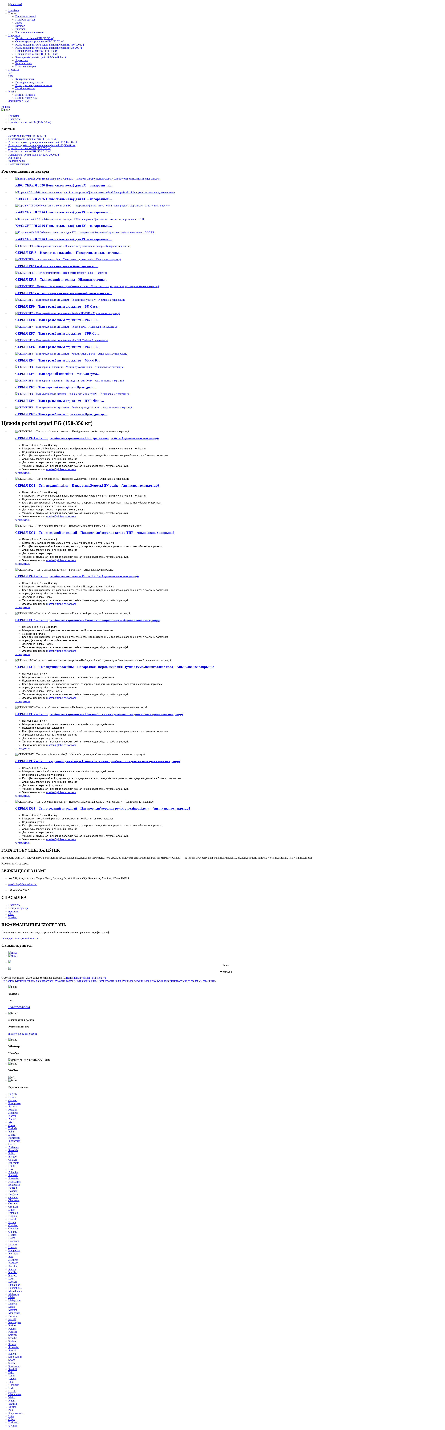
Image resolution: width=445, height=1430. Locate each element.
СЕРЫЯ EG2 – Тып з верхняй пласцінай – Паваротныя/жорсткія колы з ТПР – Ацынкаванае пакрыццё (94, 532)
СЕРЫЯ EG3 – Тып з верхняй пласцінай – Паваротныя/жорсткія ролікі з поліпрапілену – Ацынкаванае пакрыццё (102, 808)
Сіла (11, 75)
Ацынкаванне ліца (85, 980)
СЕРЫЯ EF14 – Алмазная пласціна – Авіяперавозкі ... (56, 266)
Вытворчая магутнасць (29, 82)
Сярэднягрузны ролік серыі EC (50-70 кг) (39, 41)
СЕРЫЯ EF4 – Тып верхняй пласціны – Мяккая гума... (57, 374)
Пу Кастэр (7, 980)
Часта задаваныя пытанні (30, 32)
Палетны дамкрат (25, 66)
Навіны (12, 91)
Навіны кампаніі (25, 94)
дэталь (26, 472)
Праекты (13, 69)
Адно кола (21, 60)
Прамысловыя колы (109, 980)
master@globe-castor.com (61, 469)
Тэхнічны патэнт (25, 88)
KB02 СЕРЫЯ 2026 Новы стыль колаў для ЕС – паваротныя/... (63, 185)
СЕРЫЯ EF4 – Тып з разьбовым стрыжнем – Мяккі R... (57, 360)
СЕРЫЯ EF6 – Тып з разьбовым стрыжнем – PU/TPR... (57, 347)
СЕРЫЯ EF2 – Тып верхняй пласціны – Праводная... (55, 387)
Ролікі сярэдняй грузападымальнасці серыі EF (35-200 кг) (49, 47)
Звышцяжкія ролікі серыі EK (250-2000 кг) (40, 57)
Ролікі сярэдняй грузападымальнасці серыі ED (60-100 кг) (49, 44)
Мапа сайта (99, 977)
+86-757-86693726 (19, 1007)
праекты (13, 911)
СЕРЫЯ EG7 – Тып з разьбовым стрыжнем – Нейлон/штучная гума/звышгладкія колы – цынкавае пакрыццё (99, 714)
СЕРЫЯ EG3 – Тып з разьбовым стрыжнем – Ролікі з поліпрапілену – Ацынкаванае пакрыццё (87, 620)
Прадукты (14, 35)
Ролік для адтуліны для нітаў (139, 980)
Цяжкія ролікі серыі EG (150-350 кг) (36, 50)
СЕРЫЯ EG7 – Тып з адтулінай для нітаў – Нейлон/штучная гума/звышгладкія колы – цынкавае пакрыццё (97, 761)
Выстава (20, 28)
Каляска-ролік (23, 63)
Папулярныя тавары (78, 977)
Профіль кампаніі (25, 16)
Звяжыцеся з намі (18, 100)
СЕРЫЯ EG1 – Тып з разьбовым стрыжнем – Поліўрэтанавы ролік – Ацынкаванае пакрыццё (87, 438)
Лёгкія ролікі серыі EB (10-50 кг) (34, 38)
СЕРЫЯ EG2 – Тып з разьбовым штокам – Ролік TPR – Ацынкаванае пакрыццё (77, 576)
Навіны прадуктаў (26, 97)
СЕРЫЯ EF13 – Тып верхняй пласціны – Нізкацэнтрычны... (61, 279)
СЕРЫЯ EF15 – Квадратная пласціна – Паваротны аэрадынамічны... (68, 252)
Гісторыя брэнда (25, 19)
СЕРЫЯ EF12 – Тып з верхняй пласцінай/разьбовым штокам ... (63, 293)
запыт (18, 472)
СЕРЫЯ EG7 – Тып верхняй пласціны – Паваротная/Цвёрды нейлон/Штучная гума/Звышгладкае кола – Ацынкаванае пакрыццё (114, 667)
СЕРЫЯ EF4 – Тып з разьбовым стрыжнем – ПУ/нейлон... (59, 401)
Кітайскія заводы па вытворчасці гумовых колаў (43, 980)
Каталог (20, 25)
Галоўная (13, 10)
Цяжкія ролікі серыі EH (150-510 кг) (36, 53)
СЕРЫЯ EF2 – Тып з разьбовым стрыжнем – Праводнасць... (61, 414)
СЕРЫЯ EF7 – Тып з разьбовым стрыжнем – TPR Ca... (57, 333)
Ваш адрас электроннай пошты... (21, 938)
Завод (18, 22)
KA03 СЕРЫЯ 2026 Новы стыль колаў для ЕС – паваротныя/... (63, 199)
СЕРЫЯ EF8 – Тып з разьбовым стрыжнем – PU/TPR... (57, 320)
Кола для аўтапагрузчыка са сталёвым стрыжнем (186, 980)
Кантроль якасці (25, 79)
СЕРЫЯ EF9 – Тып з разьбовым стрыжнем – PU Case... (57, 306)
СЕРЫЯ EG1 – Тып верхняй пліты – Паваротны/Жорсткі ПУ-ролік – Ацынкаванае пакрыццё (87, 485)
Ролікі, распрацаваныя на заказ (33, 85)
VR (10, 72)
